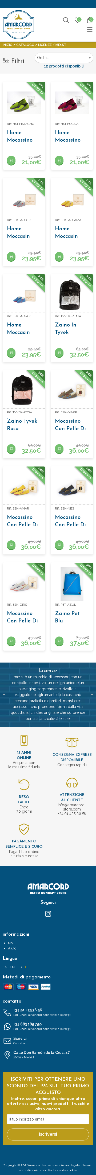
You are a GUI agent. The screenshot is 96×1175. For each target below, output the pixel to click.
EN (12, 967)
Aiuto (12, 948)
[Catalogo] (90, 29)
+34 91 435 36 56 (41, 1012)
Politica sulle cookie (62, 1170)
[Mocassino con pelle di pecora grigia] (24, 584)
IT (26, 967)
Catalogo (25, 45)
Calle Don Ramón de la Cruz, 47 (41, 1054)
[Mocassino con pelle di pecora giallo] (24, 487)
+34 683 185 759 (41, 1026)
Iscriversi (48, 1134)
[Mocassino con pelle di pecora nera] (72, 487)
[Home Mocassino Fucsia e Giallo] (72, 103)
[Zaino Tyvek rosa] (24, 391)
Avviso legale (70, 1165)
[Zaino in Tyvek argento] (72, 295)
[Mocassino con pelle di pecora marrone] (72, 391)
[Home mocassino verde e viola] (24, 103)
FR (20, 967)
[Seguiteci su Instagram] (48, 914)
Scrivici (20, 1040)
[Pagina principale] (19, 24)
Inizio (8, 45)
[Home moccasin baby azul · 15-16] (24, 295)
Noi (10, 943)
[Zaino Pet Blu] (72, 584)
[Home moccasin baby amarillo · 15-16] (72, 199)
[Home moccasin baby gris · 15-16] (24, 199)
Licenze (45, 45)
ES (5, 967)
